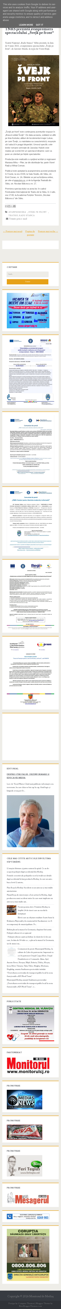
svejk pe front (38, 212)
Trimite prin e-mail (17, 218)
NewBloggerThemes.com (30, 1306)
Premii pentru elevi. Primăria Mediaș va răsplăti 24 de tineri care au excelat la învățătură (34, 910)
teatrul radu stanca (22, 215)
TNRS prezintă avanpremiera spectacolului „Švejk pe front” (29, 31)
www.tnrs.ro (19, 180)
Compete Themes (26, 1303)
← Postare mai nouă (12, 231)
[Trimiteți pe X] (11, 206)
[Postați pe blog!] (9, 206)
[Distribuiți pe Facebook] (14, 206)
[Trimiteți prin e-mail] (6, 206)
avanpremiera (17, 212)
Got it (39, 25)
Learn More (26, 25)
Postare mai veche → (48, 231)
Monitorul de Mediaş (41, 1296)
